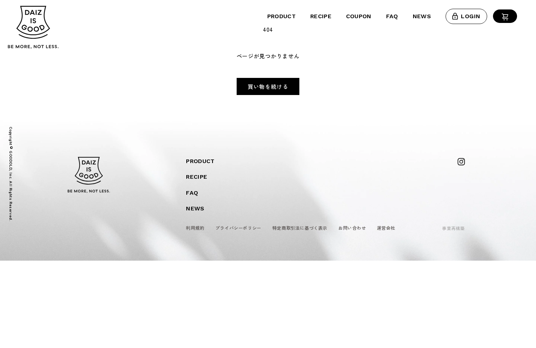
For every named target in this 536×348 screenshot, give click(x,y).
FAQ (392, 16)
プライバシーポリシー (238, 228)
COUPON (359, 16)
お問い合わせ (352, 228)
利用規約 (195, 228)
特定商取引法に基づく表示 (299, 228)
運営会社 (386, 228)
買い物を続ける (268, 86)
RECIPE (320, 16)
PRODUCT (281, 16)
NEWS (422, 16)
